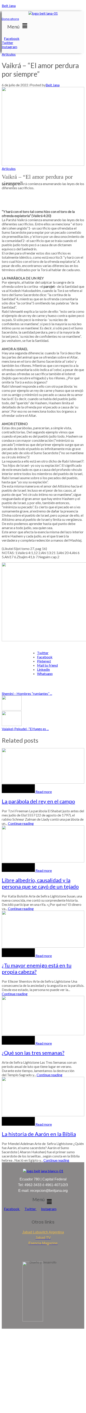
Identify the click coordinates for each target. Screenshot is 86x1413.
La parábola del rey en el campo (38, 801)
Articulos (9, 54)
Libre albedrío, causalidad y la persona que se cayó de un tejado (40, 883)
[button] (18, 26)
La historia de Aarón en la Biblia (39, 1134)
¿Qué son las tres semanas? (33, 1052)
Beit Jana (9, 6)
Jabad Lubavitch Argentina (43, 1232)
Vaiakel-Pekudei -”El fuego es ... (25, 729)
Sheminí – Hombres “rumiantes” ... (27, 693)
